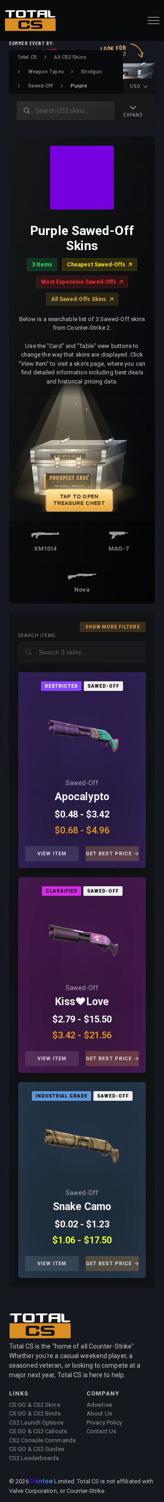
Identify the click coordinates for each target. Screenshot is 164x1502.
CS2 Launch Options (36, 1422)
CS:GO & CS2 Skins (34, 1404)
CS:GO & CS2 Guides (36, 1449)
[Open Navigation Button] (153, 20)
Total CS (27, 57)
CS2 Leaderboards (34, 1458)
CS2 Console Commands (42, 1440)
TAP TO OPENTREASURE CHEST (79, 499)
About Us (99, 1413)
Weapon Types (46, 72)
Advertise (99, 1404)
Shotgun (91, 72)
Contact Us (101, 1431)
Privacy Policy (104, 1422)
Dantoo (42, 1481)
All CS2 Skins (70, 57)
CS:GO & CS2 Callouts (38, 1431)
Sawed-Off (40, 86)
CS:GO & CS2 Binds (35, 1413)
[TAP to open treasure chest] (82, 453)
